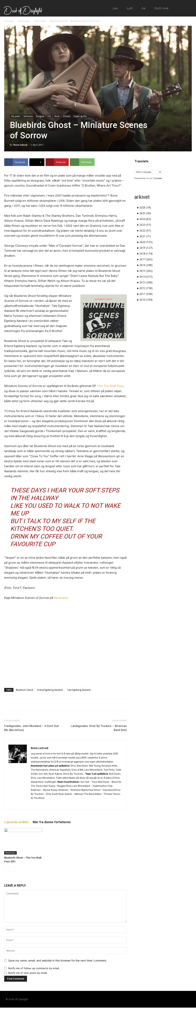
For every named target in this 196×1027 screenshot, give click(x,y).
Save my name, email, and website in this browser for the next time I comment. (57, 960)
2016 (146, 265)
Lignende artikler (16, 822)
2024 (145, 219)
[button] (181, 8)
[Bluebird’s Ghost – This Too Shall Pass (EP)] (23, 841)
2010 (146, 299)
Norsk (57, 116)
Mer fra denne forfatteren (52, 822)
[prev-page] (6, 869)
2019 (146, 248)
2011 (146, 294)
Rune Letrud (20, 144)
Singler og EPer (80, 116)
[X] (48, 804)
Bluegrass (40, 116)
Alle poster (24, 21)
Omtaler (66, 116)
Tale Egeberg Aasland (79, 689)
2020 (146, 242)
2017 (146, 259)
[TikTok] (175, 999)
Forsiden (9, 21)
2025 (145, 213)
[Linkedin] (41, 804)
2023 (145, 224)
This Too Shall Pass (110, 386)
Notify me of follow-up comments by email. (34, 968)
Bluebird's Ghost (24, 689)
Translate (157, 178)
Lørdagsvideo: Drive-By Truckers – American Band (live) (99, 728)
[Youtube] (188, 999)
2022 (145, 230)
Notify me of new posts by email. (28, 972)
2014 (146, 276)
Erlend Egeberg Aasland (50, 689)
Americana (40, 21)
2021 (145, 236)
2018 (146, 253)
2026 (145, 207)
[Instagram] (34, 804)
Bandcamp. (61, 598)
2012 (146, 288)
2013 (146, 282)
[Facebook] (162, 999)
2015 (146, 271)
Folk (49, 116)
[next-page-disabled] (12, 869)
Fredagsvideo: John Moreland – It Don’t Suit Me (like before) (31, 728)
